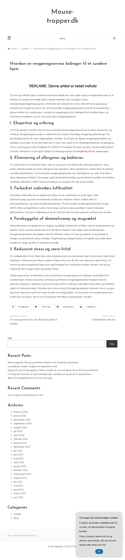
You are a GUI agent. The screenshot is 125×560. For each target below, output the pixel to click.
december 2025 (22, 419)
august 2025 (20, 427)
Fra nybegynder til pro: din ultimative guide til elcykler (33, 321)
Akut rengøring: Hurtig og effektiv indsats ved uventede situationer (43, 362)
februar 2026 (21, 411)
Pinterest (68, 307)
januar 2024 (20, 443)
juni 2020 (18, 497)
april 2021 (19, 489)
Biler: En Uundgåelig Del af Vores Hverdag (30, 377)
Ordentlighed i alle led (103, 319)
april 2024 (19, 435)
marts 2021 (20, 493)
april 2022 (19, 462)
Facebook (23, 307)
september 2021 (23, 474)
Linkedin (90, 307)
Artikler (17, 514)
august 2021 (20, 477)
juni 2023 (18, 454)
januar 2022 (20, 466)
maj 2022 (19, 458)
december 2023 (22, 446)
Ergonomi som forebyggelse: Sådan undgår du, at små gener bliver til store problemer (53, 370)
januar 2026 (20, 415)
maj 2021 (19, 485)
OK (99, 551)
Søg (10, 338)
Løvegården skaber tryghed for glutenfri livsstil (32, 366)
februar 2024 (21, 439)
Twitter (46, 307)
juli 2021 (18, 481)
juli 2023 (18, 450)
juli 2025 (18, 431)
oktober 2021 (21, 470)
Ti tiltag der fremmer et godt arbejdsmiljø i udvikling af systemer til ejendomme (49, 374)
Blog (16, 518)
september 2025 (23, 423)
